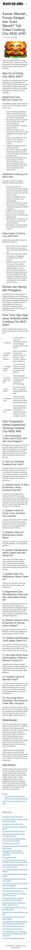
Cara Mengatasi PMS (9, 857)
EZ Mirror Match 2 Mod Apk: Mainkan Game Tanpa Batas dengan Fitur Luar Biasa (15, 801)
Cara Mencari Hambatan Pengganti (13, 938)
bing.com (17, 58)
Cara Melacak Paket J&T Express (12, 824)
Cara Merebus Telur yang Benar (12, 817)
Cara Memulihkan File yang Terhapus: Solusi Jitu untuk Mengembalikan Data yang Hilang (14, 933)
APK (6, 794)
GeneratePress (15, 947)
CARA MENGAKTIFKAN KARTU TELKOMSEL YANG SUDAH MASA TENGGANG (13, 853)
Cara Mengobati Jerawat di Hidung (13, 831)
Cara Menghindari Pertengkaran (12, 929)
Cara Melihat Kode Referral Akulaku (13, 926)
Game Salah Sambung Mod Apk (15, 796)
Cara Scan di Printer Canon (11, 843)
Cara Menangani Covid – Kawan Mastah (15, 888)
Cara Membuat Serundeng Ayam (12, 891)
